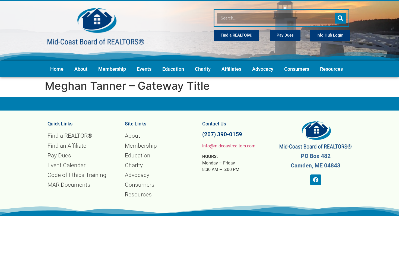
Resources (331, 69)
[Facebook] (315, 179)
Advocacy (262, 69)
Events (144, 69)
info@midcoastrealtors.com (228, 145)
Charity (203, 69)
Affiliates (231, 69)
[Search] (340, 18)
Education (173, 69)
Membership (112, 69)
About (80, 69)
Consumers (296, 69)
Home (57, 69)
